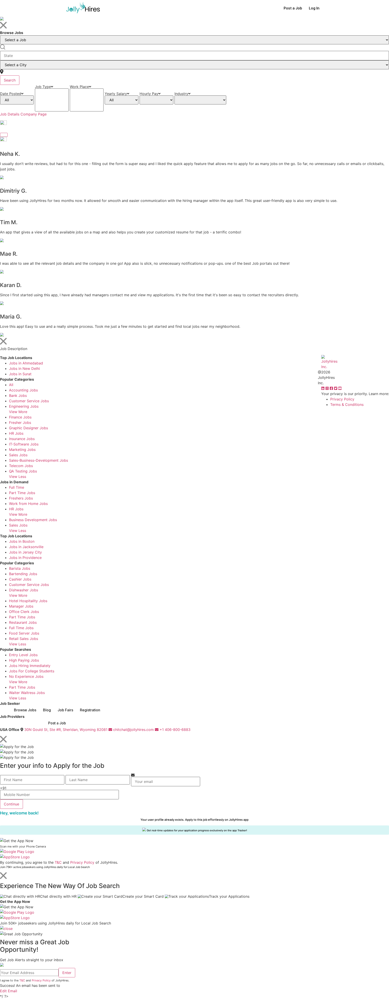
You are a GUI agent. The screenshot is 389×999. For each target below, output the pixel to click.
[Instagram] (328, 388)
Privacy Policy (342, 399)
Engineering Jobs (23, 406)
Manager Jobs (21, 606)
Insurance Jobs (22, 438)
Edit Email (8, 991)
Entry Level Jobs (23, 655)
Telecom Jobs (21, 465)
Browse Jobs (25, 710)
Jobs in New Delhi (24, 368)
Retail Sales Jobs (23, 638)
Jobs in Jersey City (25, 552)
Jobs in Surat (20, 374)
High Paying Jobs (24, 660)
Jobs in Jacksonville (26, 547)
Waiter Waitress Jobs (27, 692)
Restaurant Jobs (23, 622)
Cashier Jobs (20, 579)
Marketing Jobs (22, 449)
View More (18, 411)
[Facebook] (332, 388)
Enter (66, 972)
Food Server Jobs (24, 633)
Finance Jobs (20, 417)
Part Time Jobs (22, 492)
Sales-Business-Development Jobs (38, 460)
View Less (17, 476)
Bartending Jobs (23, 574)
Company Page (33, 114)
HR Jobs (16, 433)
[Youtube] (340, 388)
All (11, 384)
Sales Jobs (18, 455)
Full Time (16, 487)
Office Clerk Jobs (24, 611)
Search (10, 80)
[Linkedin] (323, 388)
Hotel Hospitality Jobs (28, 601)
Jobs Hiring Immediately (29, 665)
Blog (47, 710)
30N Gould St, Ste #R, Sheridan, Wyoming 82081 (65, 729)
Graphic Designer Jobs (28, 428)
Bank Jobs (18, 395)
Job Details (9, 114)
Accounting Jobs (23, 390)
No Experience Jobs (26, 676)
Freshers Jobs (21, 498)
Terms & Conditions (347, 404)
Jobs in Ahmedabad (26, 363)
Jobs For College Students (31, 671)
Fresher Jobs (20, 422)
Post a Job (293, 8)
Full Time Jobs (21, 628)
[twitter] (336, 388)
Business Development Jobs (33, 520)
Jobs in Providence (25, 557)
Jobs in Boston (21, 541)
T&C (58, 862)
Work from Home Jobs (28, 503)
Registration (90, 710)
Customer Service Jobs (29, 401)
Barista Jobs (19, 568)
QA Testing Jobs (23, 471)
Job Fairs (65, 710)
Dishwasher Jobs (23, 590)
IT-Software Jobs (23, 444)
